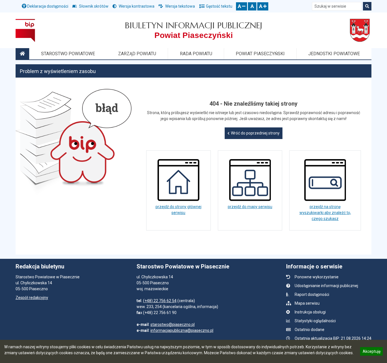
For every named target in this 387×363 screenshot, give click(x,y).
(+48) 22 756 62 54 (160, 300)
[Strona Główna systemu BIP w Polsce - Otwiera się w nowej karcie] (25, 30)
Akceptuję (371, 352)
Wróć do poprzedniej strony (255, 133)
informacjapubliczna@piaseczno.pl (181, 330)
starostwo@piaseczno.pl (172, 324)
